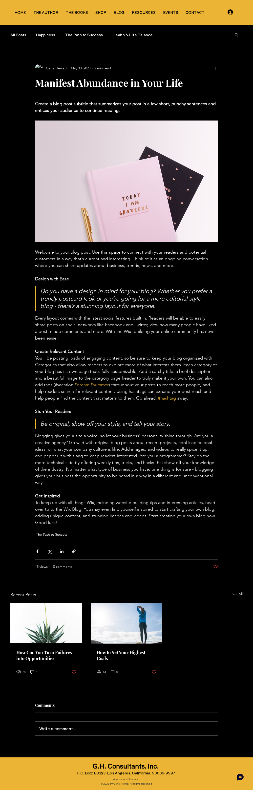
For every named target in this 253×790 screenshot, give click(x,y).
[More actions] (215, 68)
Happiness (45, 34)
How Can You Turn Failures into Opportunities (44, 655)
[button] (236, 35)
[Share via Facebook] (37, 551)
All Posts (18, 34)
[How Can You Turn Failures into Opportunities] (46, 623)
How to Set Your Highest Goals (121, 655)
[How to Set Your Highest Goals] (127, 623)
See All (237, 594)
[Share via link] (73, 551)
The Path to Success (84, 34)
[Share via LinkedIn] (61, 551)
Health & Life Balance (133, 34)
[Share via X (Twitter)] (49, 551)
